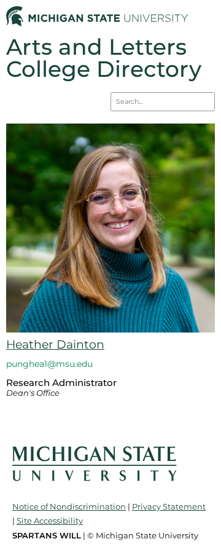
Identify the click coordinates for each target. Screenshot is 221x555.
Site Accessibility (50, 520)
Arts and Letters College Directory (103, 57)
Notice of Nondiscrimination (69, 506)
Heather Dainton (55, 344)
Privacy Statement (169, 506)
